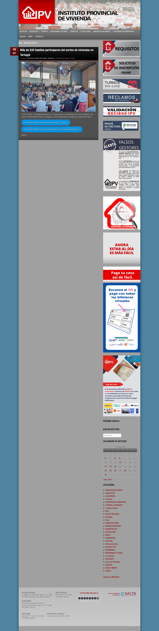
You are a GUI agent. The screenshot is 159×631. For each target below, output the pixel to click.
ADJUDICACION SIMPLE (101, 32)
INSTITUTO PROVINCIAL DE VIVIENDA (88, 15)
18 (110, 466)
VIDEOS (108, 571)
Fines (30, 37)
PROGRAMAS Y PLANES (59, 32)
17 (105, 466)
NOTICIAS (23, 32)
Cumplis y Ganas (111, 508)
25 (110, 471)
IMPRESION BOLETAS (113, 526)
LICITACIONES (85, 32)
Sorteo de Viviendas (112, 562)
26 (115, 471)
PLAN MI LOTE (110, 547)
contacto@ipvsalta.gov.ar (89, 593)
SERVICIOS (74, 32)
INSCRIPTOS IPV (111, 529)
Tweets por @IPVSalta (111, 577)
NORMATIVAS (110, 538)
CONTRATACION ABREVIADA (123, 32)
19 (115, 466)
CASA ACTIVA (110, 493)
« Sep (105, 480)
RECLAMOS (109, 559)
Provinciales (109, 556)
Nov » (110, 480)
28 (125, 471)
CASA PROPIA (110, 496)
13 (120, 462)
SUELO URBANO (111, 568)
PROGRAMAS (110, 550)
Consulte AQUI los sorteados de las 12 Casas (45, 122)
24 (105, 471)
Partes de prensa (41, 58)
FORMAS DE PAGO (112, 523)
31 (105, 475)
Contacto (39, 37)
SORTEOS (44, 32)
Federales (108, 517)
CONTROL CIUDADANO (113, 505)
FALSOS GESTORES (112, 514)
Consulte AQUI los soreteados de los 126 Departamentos (51, 129)
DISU (107, 511)
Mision (23, 37)
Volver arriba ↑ (133, 628)
